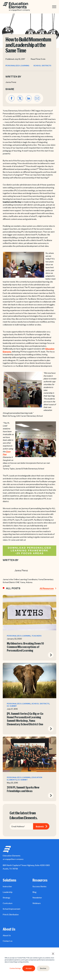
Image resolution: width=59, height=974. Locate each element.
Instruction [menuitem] (7, 886)
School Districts (42, 66)
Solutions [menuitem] (9, 880)
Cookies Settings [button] (15, 968)
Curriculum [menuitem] (7, 903)
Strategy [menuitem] (6, 897)
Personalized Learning (17, 66)
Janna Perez (10, 82)
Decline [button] (43, 968)
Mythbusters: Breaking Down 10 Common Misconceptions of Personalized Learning (25, 647)
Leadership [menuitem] (7, 892)
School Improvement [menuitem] (11, 908)
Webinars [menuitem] (37, 903)
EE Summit (12, 706)
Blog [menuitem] (34, 892)
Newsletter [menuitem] (37, 897)
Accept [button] (29, 968)
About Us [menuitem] (9, 929)
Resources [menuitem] (40, 880)
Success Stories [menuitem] (39, 886)
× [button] (53, 953)
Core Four (6, 453)
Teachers (36, 635)
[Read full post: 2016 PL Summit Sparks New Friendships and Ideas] (29, 754)
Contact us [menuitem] (7, 940)
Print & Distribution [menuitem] (11, 914)
